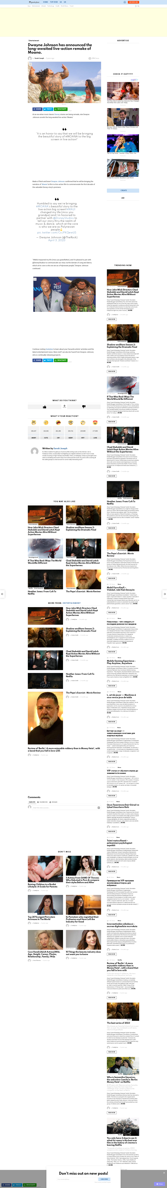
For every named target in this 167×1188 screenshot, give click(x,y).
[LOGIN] (125, 2)
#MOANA (42, 206)
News (119, 584)
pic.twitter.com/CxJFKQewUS (56, 232)
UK (65, 2)
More (130, 310)
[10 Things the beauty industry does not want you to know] (83, 940)
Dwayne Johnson (58, 181)
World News (64, 6)
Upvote (44, 406)
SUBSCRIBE (104, 1179)
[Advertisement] (83, 22)
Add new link (133, 2)
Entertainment (36, 6)
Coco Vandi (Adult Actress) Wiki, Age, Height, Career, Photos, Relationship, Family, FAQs (44, 954)
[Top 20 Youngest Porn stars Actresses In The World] (45, 905)
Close (164, 1173)
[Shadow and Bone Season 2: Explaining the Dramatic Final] (83, 515)
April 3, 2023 (56, 240)
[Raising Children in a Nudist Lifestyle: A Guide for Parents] (45, 869)
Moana (44, 184)
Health (57, 6)
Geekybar (49, 349)
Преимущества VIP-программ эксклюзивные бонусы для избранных (120, 883)
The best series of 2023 (118, 1023)
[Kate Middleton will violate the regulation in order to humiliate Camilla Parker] (2, 594)
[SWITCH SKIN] (136, 6)
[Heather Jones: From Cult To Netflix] (45, 579)
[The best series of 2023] (123, 1012)
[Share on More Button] (70, 109)
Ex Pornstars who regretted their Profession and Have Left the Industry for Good (82, 919)
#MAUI (70, 209)
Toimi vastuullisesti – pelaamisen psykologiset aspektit (119, 843)
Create (124, 190)
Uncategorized (33, 557)
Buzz (29, 6)
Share (30, 64)
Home (45, 2)
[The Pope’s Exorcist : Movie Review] (83, 579)
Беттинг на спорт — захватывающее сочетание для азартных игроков (121, 733)
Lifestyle (43, 6)
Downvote (84, 406)
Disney (57, 114)
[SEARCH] (138, 6)
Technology (50, 6)
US (61, 2)
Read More (111, 319)
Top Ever (54, 2)
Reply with (99, 808)
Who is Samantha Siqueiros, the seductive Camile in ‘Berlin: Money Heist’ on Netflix (122, 1079)
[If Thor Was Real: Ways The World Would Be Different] (45, 548)
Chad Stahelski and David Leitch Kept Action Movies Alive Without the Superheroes (83, 563)
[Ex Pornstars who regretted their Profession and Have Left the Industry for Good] (83, 905)
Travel (71, 6)
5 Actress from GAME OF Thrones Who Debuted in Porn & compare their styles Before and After (82, 880)
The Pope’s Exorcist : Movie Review (83, 592)
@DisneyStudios (63, 218)
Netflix (31, 588)
